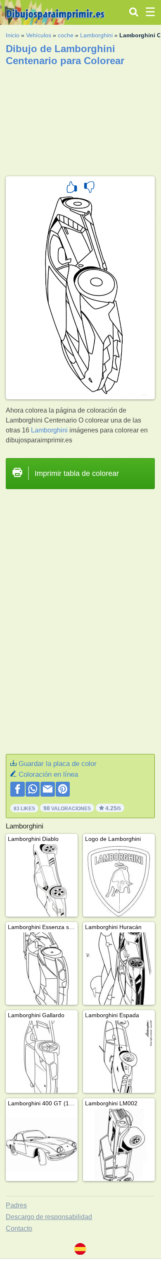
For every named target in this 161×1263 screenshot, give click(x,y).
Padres (16, 1205)
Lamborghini (96, 35)
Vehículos (38, 35)
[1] (71, 188)
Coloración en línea (48, 774)
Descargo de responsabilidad (49, 1216)
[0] (89, 188)
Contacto (19, 1228)
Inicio (12, 35)
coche (65, 35)
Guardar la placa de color (58, 764)
